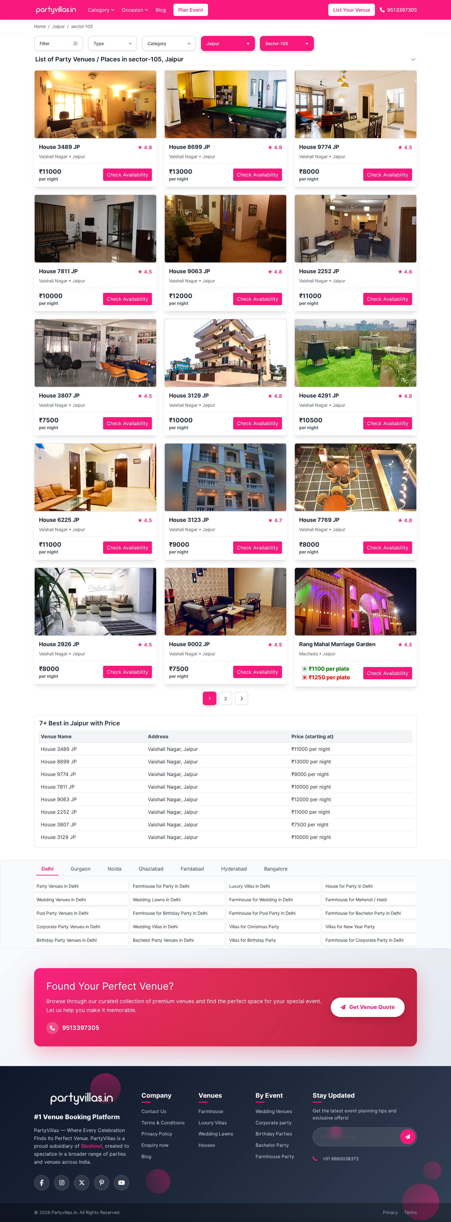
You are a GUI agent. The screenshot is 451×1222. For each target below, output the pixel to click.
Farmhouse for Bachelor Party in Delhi (363, 913)
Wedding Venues (274, 1111)
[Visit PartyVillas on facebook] (41, 1182)
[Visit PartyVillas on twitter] (81, 1182)
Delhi (47, 869)
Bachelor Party (272, 1145)
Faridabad (192, 869)
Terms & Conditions (163, 1123)
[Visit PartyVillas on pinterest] (101, 1182)
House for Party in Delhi (349, 886)
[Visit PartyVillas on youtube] (121, 1182)
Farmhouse (211, 1111)
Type (99, 43)
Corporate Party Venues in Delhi (68, 926)
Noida (114, 869)
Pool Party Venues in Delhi (62, 913)
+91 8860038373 (340, 1158)
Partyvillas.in (64, 1212)
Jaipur (58, 26)
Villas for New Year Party (350, 926)
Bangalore (275, 869)
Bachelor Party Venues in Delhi (163, 940)
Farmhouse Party (275, 1156)
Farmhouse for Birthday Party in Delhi (170, 913)
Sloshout (91, 1146)
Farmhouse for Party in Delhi (161, 886)
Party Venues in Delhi (58, 886)
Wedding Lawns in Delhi (156, 899)
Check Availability (127, 175)
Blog (161, 10)
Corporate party (273, 1123)
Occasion (132, 10)
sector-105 (82, 26)
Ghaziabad (151, 869)
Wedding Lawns (216, 1134)
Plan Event (190, 10)
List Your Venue (351, 10)
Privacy (390, 1212)
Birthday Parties (274, 1134)
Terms (410, 1212)
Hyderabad (234, 869)
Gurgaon (81, 869)
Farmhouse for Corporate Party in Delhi (364, 940)
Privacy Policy (156, 1134)
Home (40, 26)
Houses (207, 1145)
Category (99, 10)
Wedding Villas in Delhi (155, 926)
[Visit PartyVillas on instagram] (61, 1182)
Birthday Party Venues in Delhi (67, 940)
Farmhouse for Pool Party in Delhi (262, 913)
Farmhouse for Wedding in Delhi (261, 899)
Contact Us (153, 1111)
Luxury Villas (213, 1123)
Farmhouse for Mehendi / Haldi (356, 899)
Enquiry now (154, 1145)
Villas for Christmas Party (254, 926)
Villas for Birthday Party (252, 940)
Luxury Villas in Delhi (249, 886)
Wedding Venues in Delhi (61, 899)
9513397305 (402, 10)
